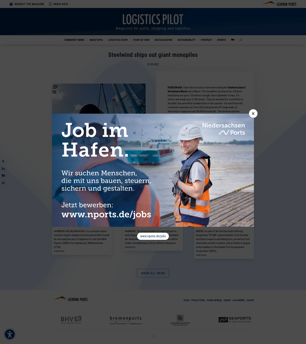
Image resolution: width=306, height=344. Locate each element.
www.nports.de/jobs (153, 236)
